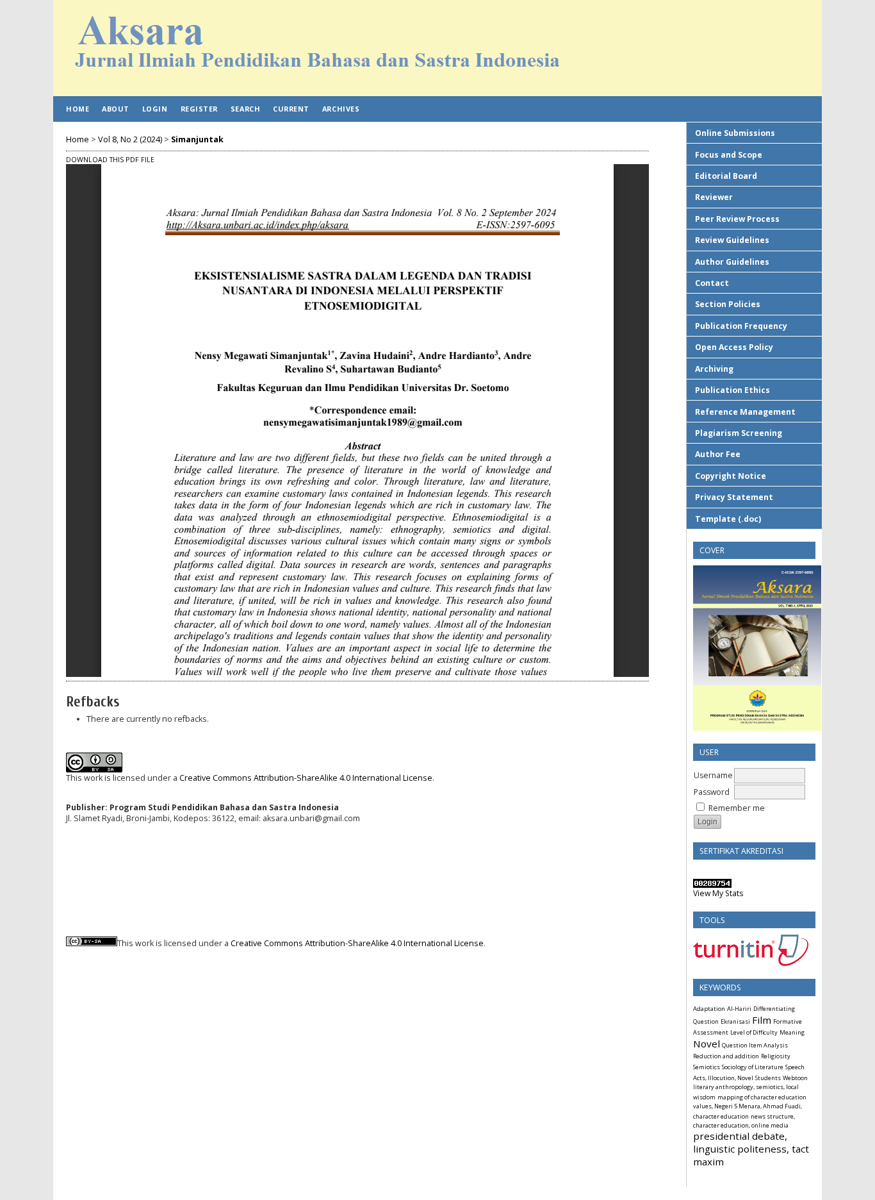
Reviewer (714, 197)
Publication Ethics (732, 390)
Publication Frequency (741, 326)
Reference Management (745, 411)
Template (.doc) (728, 518)
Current (291, 108)
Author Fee (717, 454)
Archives (340, 108)
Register (199, 108)
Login (155, 108)
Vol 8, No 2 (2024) (130, 139)
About (115, 108)
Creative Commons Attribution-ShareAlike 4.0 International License (305, 777)
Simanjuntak (197, 139)
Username (713, 775)
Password (712, 792)
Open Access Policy (734, 347)
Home (77, 108)
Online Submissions (735, 133)
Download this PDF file (110, 159)
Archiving (714, 368)
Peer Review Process (737, 218)
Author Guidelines (732, 261)
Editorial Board (726, 176)
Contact (712, 283)
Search (245, 108)
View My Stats (718, 893)
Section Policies (727, 304)
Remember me (736, 808)
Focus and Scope (728, 154)
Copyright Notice (730, 476)
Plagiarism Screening (738, 433)
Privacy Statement (734, 497)
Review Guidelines (732, 240)
